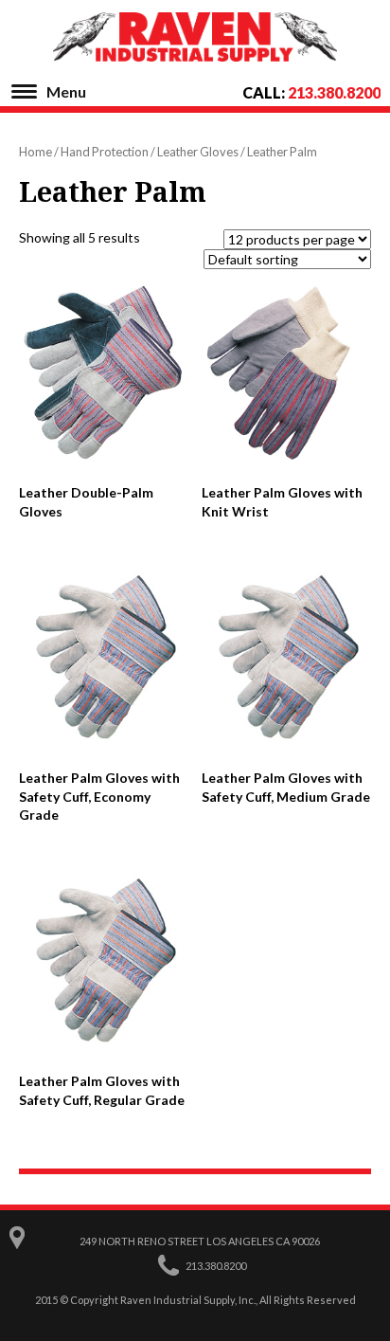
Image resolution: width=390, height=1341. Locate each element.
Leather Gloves (198, 151)
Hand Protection (105, 151)
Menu (66, 91)
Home (35, 151)
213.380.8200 (334, 92)
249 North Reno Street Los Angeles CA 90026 (200, 1241)
